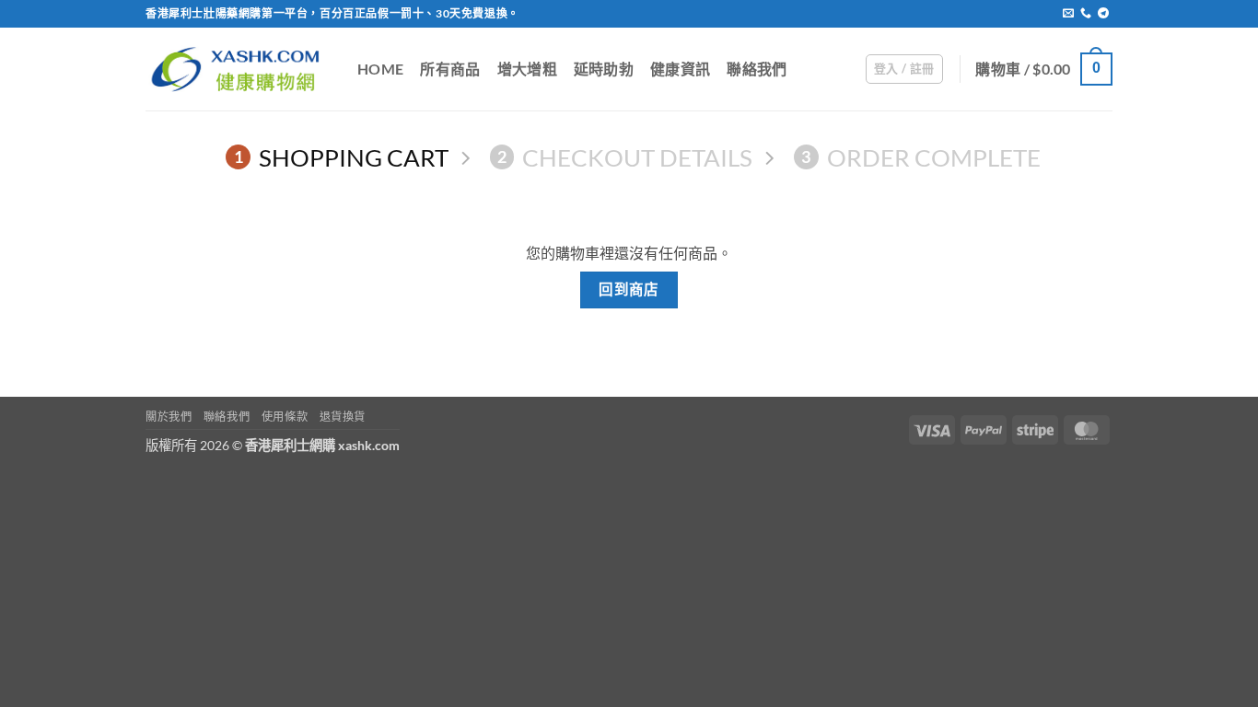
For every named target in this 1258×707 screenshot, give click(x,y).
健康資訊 (680, 68)
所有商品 (450, 68)
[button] (904, 69)
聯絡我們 (756, 68)
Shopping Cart (341, 157)
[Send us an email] (1068, 13)
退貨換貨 (343, 416)
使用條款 (285, 416)
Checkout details (624, 157)
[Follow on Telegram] (1103, 13)
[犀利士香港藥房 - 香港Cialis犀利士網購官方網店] (238, 68)
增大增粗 (527, 68)
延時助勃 (604, 68)
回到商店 (629, 289)
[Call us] (1085, 13)
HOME (380, 68)
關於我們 (169, 416)
